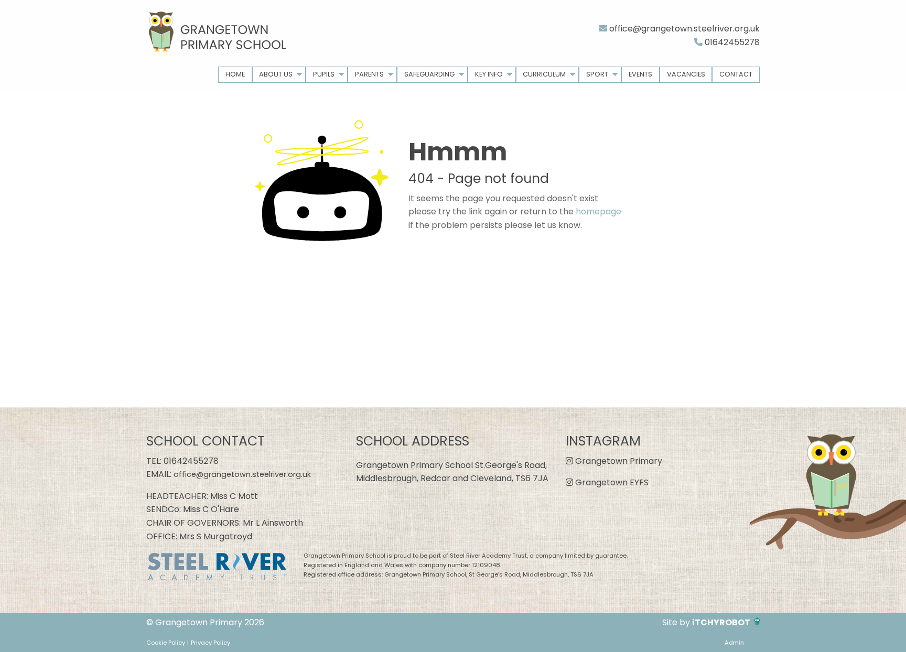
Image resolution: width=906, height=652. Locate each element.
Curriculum (544, 74)
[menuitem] (235, 75)
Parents (369, 74)
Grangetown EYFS (611, 482)
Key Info (489, 74)
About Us (276, 74)
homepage (598, 211)
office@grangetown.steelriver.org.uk (683, 29)
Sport (597, 74)
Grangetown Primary (617, 461)
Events (640, 74)
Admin (734, 642)
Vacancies (686, 74)
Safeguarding (429, 74)
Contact (735, 74)
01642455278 (731, 42)
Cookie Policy (165, 642)
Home (235, 74)
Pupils (324, 74)
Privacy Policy (210, 642)
